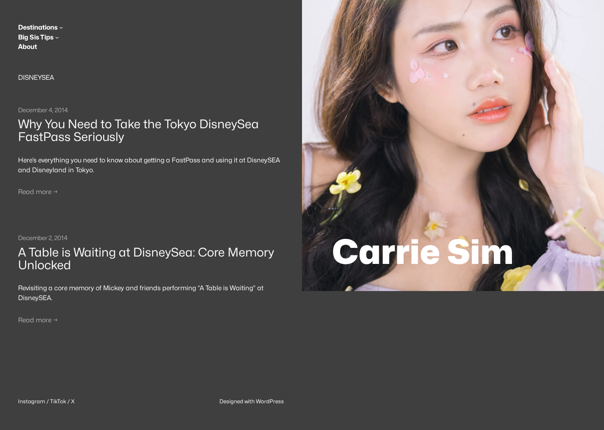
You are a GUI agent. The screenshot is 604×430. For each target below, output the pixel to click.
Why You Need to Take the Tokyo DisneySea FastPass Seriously (138, 130)
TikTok (58, 401)
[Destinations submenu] (61, 27)
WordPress (270, 401)
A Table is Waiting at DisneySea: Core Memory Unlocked (146, 258)
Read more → (38, 192)
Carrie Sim (423, 251)
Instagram (31, 401)
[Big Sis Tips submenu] (57, 37)
